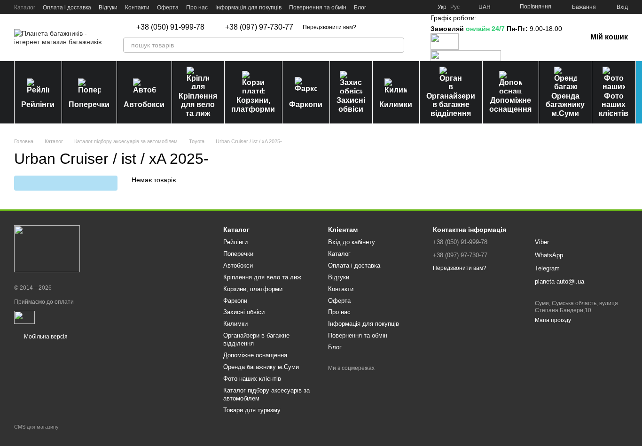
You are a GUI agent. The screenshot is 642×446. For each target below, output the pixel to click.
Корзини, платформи (253, 104)
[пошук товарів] (396, 45)
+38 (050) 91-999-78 (170, 27)
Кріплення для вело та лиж (198, 104)
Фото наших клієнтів (613, 104)
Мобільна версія (45, 336)
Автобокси (144, 104)
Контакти (137, 7)
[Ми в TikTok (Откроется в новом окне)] (424, 7)
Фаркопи (305, 104)
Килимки (395, 104)
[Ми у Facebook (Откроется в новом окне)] (379, 7)
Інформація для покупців (248, 7)
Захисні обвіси (351, 104)
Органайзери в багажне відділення (450, 104)
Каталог (24, 7)
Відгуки (108, 7)
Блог (360, 7)
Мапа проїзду (553, 320)
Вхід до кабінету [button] (351, 242)
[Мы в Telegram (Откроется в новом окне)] (413, 7)
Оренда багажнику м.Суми (565, 104)
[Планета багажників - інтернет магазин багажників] (47, 248)
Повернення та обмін (317, 7)
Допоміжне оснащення (510, 104)
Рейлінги (38, 104)
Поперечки (89, 104)
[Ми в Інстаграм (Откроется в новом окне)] (402, 7)
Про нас (197, 7)
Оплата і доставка (67, 7)
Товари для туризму (252, 410)
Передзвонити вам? (329, 27)
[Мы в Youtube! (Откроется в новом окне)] (390, 7)
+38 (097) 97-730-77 (259, 27)
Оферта (168, 7)
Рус (455, 7)
